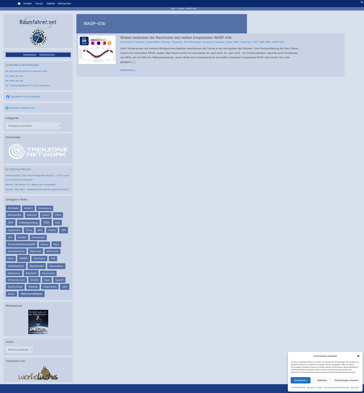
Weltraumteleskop (31, 293)
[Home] (19, 3)
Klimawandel (38, 237)
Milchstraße (52, 251)
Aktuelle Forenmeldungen (23, 64)
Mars (56, 244)
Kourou (44, 244)
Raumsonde (37, 266)
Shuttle (34, 279)
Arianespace (44, 208)
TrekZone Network (19, 169)
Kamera (22, 237)
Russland (31, 273)
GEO (40, 230)
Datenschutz (47, 54)
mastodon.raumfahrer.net (22, 107)
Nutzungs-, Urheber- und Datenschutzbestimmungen (328, 387)
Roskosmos (14, 273)
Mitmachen (64, 3)
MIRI (262, 42)
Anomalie (13, 208)
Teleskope (176, 42)
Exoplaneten (14, 230)
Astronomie (126, 42)
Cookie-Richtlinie (298, 387)
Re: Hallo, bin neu (14, 76)
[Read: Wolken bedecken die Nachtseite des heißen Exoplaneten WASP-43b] (96, 49)
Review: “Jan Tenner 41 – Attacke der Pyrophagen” (31, 184)
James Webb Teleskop (158, 42)
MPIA (268, 42)
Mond (11, 258)
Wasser (11, 294)
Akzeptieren (300, 380)
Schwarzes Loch (16, 280)
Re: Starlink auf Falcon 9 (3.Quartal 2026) (26, 71)
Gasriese (219, 42)
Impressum (354, 387)
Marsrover (35, 251)
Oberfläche (39, 258)
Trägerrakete (50, 286)
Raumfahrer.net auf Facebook (25, 96)
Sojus (47, 280)
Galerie (51, 3)
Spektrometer (15, 286)
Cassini (45, 215)
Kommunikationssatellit (21, 244)
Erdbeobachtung (28, 222)
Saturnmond (48, 273)
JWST (255, 42)
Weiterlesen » (128, 70)
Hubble (52, 230)
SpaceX (59, 279)
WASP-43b (278, 42)
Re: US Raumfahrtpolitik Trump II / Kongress (28, 85)
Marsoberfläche (16, 251)
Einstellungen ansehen (346, 380)
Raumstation (56, 266)
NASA (23, 258)
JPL (10, 237)
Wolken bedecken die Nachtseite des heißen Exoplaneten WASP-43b (176, 38)
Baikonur (32, 214)
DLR (10, 222)
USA (64, 286)
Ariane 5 (28, 208)
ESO (57, 222)
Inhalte (27, 3)
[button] (358, 356)
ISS (64, 230)
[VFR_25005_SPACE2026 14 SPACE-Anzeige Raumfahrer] (38, 321)
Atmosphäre (14, 214)
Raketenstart (16, 266)
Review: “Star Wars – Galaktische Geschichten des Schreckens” (38, 189)
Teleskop (33, 286)
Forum (39, 3)
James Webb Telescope (238, 42)
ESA (46, 222)
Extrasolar (139, 42)
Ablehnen (322, 380)
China (58, 215)
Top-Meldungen (192, 42)
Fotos (29, 230)
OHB (53, 258)
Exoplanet (208, 42)
